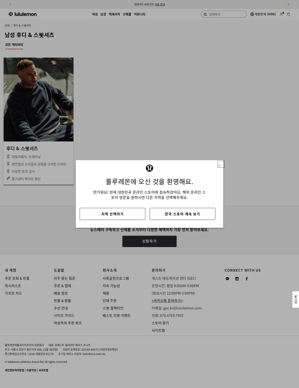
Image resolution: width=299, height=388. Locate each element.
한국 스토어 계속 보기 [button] (182, 213)
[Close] (221, 164)
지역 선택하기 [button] (112, 213)
